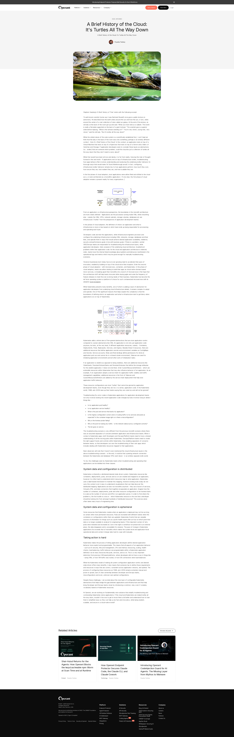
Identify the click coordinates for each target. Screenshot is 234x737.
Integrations (102, 721)
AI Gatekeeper (103, 716)
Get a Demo (151, 7)
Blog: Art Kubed (143, 708)
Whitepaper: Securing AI (146, 724)
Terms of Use (71, 721)
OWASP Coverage (144, 718)
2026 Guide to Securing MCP (146, 711)
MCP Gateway (103, 718)
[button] (77, 7)
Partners (161, 716)
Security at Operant (81, 721)
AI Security (122, 708)
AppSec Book (143, 721)
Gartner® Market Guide (146, 729)
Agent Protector (104, 710)
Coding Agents (125, 718)
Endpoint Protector (105, 708)
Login (172, 7)
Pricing (101, 723)
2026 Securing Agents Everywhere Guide (145, 715)
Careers (161, 710)
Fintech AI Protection (126, 721)
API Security (122, 710)
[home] (64, 7)
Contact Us (162, 718)
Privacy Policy (62, 721)
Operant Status (92, 721)
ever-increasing (95, 282)
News (160, 713)
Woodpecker (143, 726)
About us (161, 708)
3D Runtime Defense (105, 713)
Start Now (163, 7)
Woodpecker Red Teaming (127, 713)
